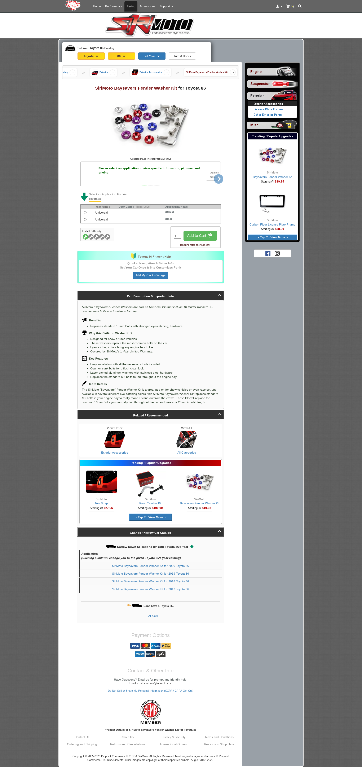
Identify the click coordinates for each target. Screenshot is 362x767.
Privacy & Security (173, 737)
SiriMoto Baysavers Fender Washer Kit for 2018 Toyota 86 (150, 581)
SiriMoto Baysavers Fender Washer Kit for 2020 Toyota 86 (150, 565)
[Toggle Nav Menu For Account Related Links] (279, 6)
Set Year (150, 56)
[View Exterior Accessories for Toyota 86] (114, 439)
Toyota (89, 56)
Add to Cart (197, 235)
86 (119, 56)
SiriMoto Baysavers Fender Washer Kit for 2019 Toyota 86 (150, 573)
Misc (254, 125)
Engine (256, 72)
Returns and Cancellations (127, 744)
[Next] (218, 179)
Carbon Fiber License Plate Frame (272, 224)
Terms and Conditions (219, 737)
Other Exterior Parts (267, 114)
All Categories (186, 452)
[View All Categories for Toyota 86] (187, 439)
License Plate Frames (268, 109)
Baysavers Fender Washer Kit (199, 503)
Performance (113, 6)
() (292, 6)
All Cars (153, 615)
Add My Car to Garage (150, 275)
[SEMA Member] (150, 711)
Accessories (147, 6)
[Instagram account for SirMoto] (277, 253)
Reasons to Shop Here (219, 744)
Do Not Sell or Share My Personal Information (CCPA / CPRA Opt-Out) (150, 690)
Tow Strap (101, 503)
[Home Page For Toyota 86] (73, 5)
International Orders (173, 744)
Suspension (260, 84)
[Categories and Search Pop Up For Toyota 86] (300, 6)
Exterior (257, 96)
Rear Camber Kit (150, 503)
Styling (131, 6)
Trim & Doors (182, 56)
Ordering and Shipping (82, 744)
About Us (128, 737)
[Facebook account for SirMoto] (267, 253)
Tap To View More (150, 517)
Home (97, 6)
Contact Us (82, 737)
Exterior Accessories (114, 452)
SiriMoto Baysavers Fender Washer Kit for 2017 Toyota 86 (150, 589)
